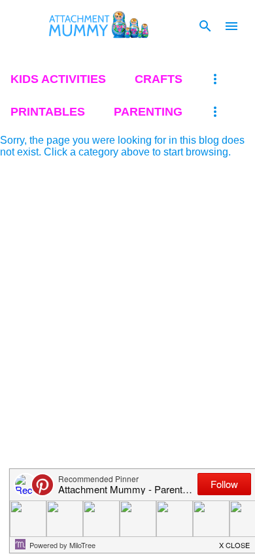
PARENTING (148, 111)
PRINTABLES (47, 111)
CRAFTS (158, 79)
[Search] (205, 26)
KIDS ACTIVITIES (58, 79)
